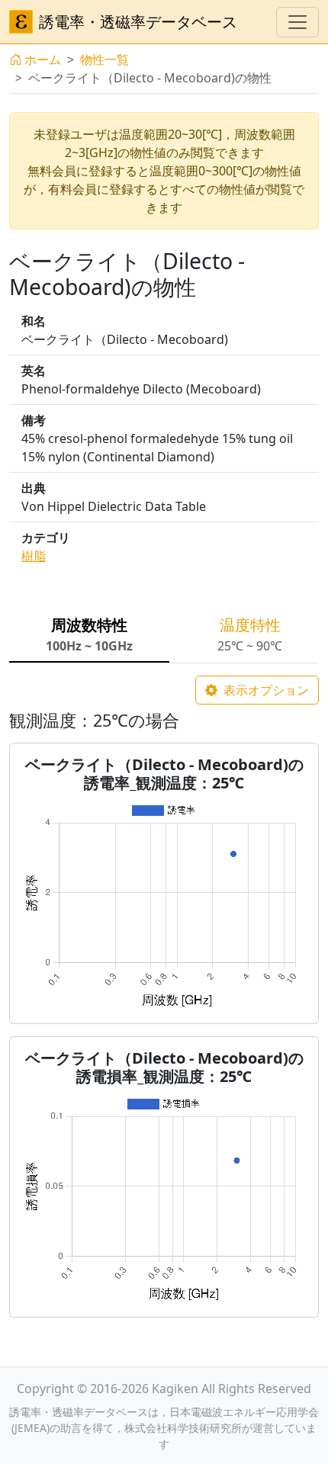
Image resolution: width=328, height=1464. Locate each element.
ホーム (42, 59)
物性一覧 (104, 59)
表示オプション (264, 690)
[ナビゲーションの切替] (297, 22)
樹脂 (33, 555)
